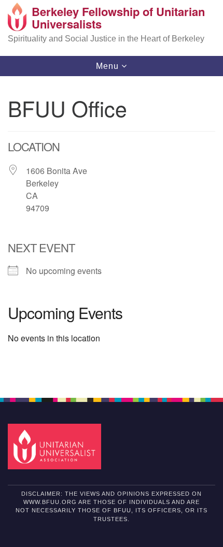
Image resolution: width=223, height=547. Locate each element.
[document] (111, 231)
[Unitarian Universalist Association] (56, 446)
